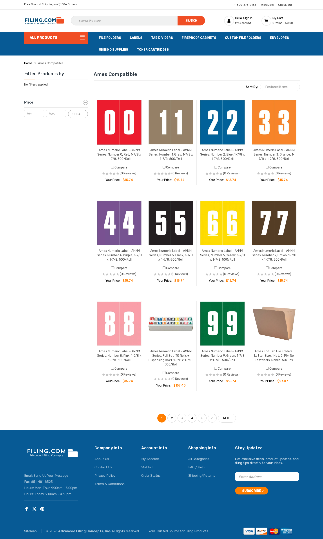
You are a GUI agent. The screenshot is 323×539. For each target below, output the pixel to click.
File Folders (110, 38)
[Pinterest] (42, 509)
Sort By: (252, 87)
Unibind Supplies (113, 50)
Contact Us (103, 467)
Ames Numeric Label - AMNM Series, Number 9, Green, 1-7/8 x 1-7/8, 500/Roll (222, 355)
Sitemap (31, 531)
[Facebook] (26, 509)
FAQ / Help (196, 467)
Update (78, 114)
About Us (101, 459)
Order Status (151, 476)
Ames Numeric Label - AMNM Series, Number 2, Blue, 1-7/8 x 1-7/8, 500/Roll (222, 154)
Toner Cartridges (153, 50)
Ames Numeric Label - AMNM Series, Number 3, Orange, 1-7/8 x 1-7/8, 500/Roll (274, 154)
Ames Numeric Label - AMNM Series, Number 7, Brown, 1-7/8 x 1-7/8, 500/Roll (274, 255)
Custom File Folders (243, 38)
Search (191, 21)
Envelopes (279, 38)
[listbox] (280, 87)
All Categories (198, 459)
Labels (136, 38)
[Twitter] (34, 509)
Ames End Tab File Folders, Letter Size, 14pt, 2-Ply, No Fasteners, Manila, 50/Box (274, 355)
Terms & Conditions (109, 484)
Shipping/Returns (201, 476)
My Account (150, 459)
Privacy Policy (104, 476)
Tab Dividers (162, 38)
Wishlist (147, 467)
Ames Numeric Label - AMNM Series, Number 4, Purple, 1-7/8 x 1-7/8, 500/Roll (119, 255)
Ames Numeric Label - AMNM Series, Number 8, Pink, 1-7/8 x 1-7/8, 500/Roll (119, 355)
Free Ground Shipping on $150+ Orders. (51, 4)
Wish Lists (267, 4)
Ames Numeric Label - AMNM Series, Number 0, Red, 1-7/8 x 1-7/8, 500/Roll (119, 154)
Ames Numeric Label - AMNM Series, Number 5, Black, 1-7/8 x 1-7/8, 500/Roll (171, 255)
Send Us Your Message (51, 476)
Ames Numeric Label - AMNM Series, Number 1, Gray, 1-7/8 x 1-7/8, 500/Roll (171, 154)
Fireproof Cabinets (199, 38)
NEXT (227, 418)
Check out (285, 4)
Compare (120, 167)
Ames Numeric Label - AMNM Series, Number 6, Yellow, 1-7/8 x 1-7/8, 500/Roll (222, 255)
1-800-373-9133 (245, 4)
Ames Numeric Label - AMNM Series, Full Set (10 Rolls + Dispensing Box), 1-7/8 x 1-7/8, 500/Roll (171, 357)
